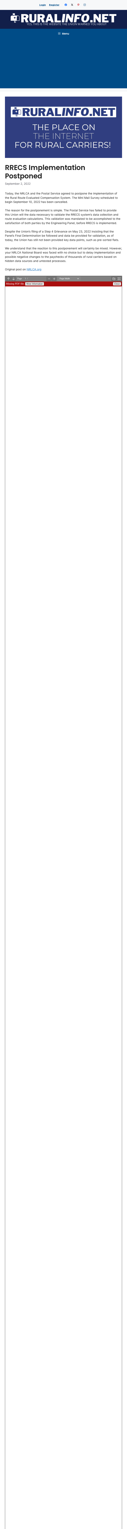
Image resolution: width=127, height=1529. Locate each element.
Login (42, 4)
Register (54, 4)
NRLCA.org (34, 269)
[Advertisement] (63, 63)
